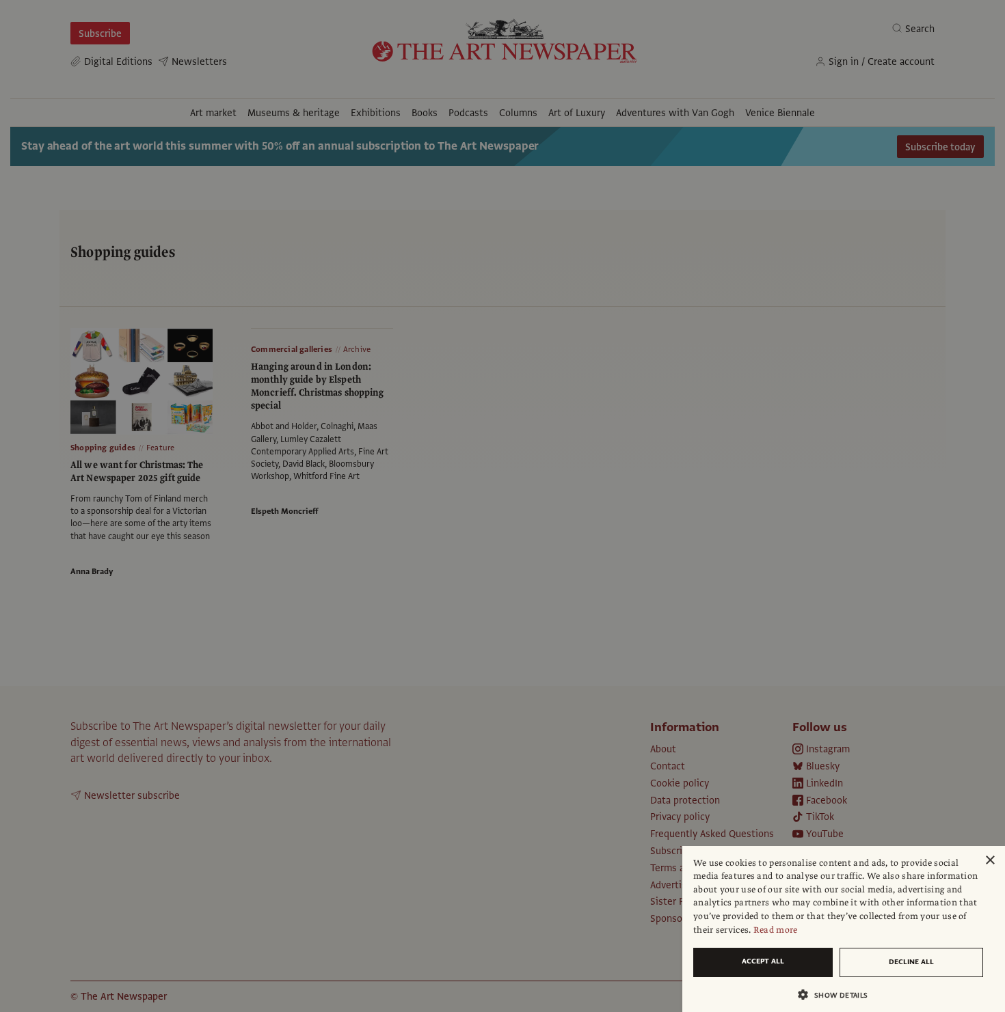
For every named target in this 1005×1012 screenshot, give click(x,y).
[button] (838, 994)
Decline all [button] (911, 962)
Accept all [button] (763, 961)
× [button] (989, 861)
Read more (775, 930)
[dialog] (843, 929)
